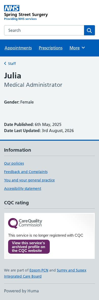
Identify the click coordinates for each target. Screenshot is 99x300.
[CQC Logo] (25, 224)
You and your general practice (29, 180)
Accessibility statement (22, 188)
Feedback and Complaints (25, 171)
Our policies (14, 163)
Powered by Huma (21, 290)
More (77, 47)
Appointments (18, 47)
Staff (12, 63)
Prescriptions (50, 47)
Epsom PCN (38, 270)
